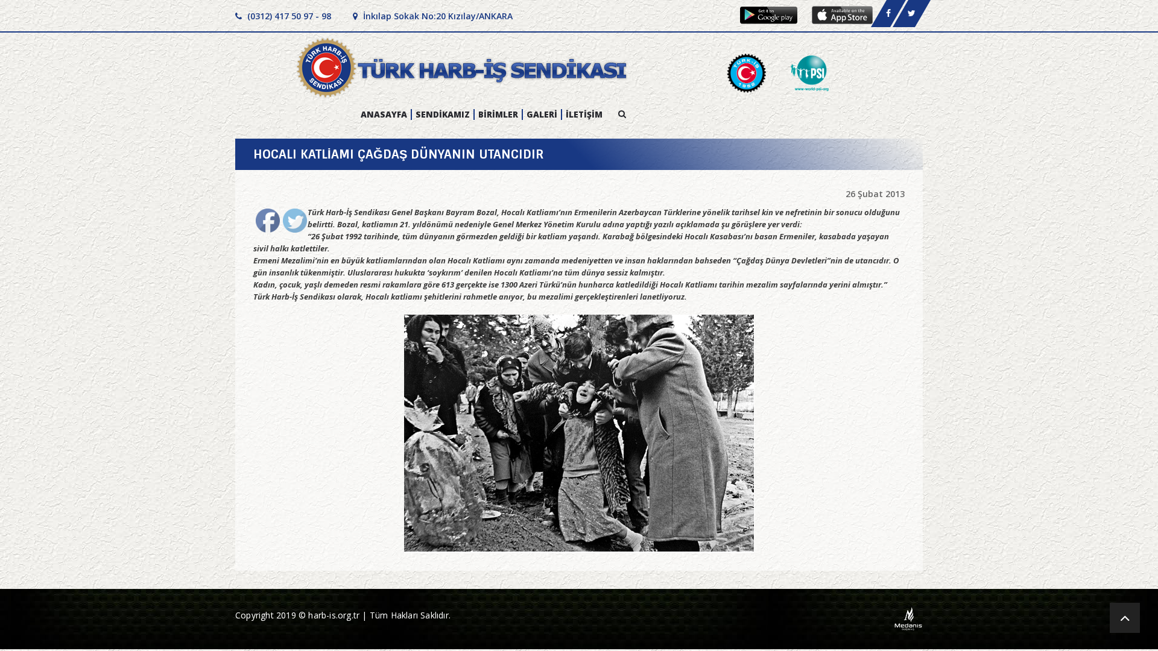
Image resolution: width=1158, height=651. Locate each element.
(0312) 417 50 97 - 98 (288, 16)
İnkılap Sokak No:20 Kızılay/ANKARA (437, 16)
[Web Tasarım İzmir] (908, 618)
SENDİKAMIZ (443, 114)
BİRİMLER (498, 114)
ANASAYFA (384, 114)
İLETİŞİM (584, 114)
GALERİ (542, 114)
